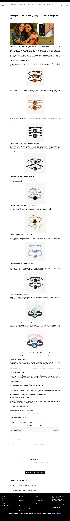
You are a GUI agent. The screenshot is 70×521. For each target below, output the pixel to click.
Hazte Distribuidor (5, 503)
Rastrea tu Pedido (22, 498)
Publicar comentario (35, 459)
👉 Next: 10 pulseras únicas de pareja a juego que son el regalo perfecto (49, 429)
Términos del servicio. (50, 462)
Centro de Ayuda (21, 500)
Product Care (21, 503)
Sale (44, 4)
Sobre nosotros (13, 6)
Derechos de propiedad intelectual (41, 502)
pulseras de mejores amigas (40, 63)
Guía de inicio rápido (22, 502)
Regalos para (31, 4)
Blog (3, 500)
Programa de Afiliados (6, 505)
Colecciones (38, 4)
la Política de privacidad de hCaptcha (39, 462)
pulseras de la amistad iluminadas (16, 119)
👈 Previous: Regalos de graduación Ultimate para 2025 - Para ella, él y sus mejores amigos (23, 429)
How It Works (50, 4)
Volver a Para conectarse (36, 472)
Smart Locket (23, 4)
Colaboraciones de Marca (6, 502)
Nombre (12, 444)
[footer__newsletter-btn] (64, 504)
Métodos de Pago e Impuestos (41, 503)
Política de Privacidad (39, 500)
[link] (5, 5)
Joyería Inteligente (14, 4)
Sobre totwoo (4, 498)
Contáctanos (21, 505)
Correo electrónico (40, 444)
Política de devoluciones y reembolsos (25, 508)
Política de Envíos (22, 507)
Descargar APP (21, 510)
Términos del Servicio (39, 498)
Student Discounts (5, 507)
